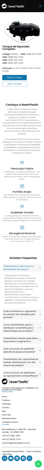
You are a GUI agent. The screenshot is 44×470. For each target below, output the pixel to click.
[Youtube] (11, 458)
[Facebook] (23, 458)
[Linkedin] (17, 458)
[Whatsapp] (29, 458)
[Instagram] (4, 458)
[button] (40, 6)
